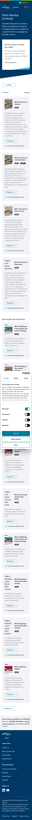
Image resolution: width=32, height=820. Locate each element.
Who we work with (8, 751)
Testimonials (6, 755)
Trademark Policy (24, 816)
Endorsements (6, 759)
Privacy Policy (6, 816)
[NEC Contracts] (6, 7)
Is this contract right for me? (15, 146)
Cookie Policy (6, 776)
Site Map (5, 780)
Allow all (16, 433)
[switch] (27, 414)
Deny (16, 445)
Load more (8, 708)
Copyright (14, 816)
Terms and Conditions (9, 769)
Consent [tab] (6, 378)
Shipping (5, 773)
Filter (9, 85)
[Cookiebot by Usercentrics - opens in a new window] (22, 373)
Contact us (5, 748)
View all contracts (10, 62)
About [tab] (26, 378)
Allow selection (16, 439)
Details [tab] (16, 378)
